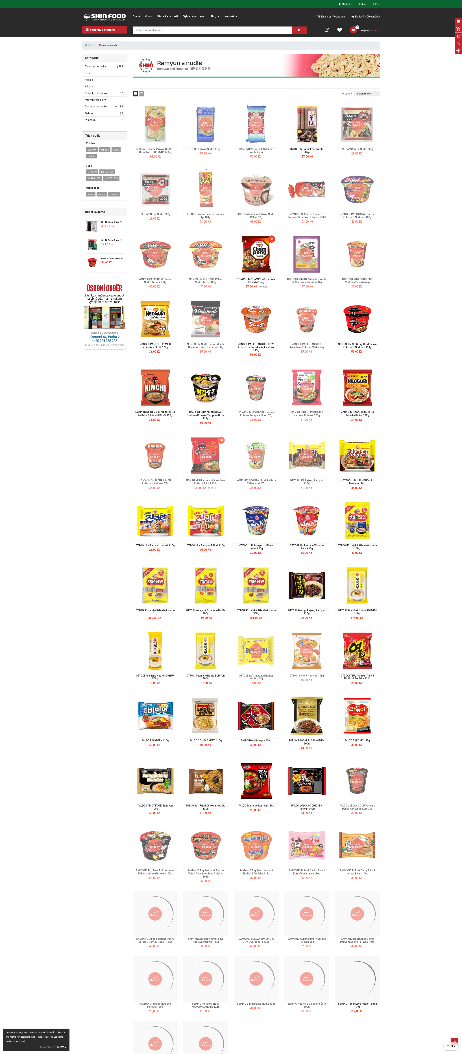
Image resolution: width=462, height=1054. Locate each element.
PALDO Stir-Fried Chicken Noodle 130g (205, 807)
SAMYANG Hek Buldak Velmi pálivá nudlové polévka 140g (357, 940)
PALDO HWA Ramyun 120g (256, 740)
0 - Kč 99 (92, 172)
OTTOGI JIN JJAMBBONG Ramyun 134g (357, 482)
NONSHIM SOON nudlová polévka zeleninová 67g (256, 482)
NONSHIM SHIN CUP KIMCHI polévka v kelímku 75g (155, 482)
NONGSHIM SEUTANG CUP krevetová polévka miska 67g (306, 346)
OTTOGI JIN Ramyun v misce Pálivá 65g (307, 547)
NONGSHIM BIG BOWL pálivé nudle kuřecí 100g (205, 281)
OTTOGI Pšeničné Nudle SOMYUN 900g (205, 677)
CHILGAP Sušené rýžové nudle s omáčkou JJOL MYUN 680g (155, 151)
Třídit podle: (346, 93)
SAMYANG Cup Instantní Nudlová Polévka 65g (307, 940)
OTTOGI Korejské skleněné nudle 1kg (155, 612)
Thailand (114, 194)
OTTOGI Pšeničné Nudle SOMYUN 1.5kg (357, 612)
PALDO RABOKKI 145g (357, 740)
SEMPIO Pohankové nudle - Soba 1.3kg (357, 1005)
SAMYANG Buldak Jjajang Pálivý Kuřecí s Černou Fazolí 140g (155, 940)
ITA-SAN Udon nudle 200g (155, 214)
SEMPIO (92, 149)
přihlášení (322, 16)
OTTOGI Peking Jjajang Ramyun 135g (306, 612)
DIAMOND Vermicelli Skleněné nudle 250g (256, 151)
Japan (101, 194)
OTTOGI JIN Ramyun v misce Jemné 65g (256, 547)
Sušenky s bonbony (96, 93)
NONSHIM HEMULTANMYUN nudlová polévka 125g (307, 414)
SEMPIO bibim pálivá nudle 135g (256, 1003)
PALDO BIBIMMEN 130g (155, 740)
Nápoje (89, 79)
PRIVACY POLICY (47, 1047)
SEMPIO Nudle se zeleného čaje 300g (307, 1005)
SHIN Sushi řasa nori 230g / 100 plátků (122, 222)
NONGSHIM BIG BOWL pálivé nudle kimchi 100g (155, 281)
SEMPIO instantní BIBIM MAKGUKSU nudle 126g (206, 1005)
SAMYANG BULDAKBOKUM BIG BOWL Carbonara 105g (256, 940)
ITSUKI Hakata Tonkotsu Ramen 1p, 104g (205, 216)
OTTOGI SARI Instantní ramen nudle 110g (256, 677)
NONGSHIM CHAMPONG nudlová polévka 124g (256, 281)
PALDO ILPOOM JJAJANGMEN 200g (306, 742)
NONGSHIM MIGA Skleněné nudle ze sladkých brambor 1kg (306, 281)
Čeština (362, 4)
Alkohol (89, 86)
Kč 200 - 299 (94, 178)
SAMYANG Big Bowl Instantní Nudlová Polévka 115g (256, 872)
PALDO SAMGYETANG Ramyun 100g (155, 807)
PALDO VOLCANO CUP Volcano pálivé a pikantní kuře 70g (357, 807)
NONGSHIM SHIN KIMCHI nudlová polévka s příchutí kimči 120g (155, 414)
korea (91, 194)
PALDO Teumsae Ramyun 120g (256, 805)
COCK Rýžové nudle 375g (206, 149)
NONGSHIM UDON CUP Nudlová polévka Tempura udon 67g (256, 414)
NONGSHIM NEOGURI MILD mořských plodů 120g (155, 346)
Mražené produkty (95, 99)
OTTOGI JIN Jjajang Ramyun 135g (306, 482)
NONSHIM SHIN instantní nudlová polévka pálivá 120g (205, 482)
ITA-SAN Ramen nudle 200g (357, 149)
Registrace (339, 16)
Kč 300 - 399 (111, 178)
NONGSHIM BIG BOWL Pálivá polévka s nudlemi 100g (357, 216)
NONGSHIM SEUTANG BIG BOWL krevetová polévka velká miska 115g (256, 347)
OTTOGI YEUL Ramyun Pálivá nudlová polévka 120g (357, 677)
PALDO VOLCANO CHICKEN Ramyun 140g (306, 807)
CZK (376, 3)
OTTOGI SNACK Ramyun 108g (306, 675)
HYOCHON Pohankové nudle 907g (306, 151)
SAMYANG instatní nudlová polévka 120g (155, 1005)
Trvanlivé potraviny (95, 66)
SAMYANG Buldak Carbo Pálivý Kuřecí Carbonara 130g (307, 872)
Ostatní (89, 113)
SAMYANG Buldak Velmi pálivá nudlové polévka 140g (206, 940)
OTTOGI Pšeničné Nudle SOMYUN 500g (155, 677)
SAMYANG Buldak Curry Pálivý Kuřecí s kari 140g (357, 872)
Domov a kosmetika (96, 106)
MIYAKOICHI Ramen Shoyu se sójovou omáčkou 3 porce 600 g (306, 216)
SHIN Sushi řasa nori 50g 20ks (118, 240)
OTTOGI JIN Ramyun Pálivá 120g (206, 545)
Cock (116, 149)
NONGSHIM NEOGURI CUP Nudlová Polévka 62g (357, 281)
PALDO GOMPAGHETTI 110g (205, 740)
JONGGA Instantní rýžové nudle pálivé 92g (256, 216)
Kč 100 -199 (107, 172)
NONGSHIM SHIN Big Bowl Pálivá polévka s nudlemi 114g (357, 346)
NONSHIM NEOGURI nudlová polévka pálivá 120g (357, 414)
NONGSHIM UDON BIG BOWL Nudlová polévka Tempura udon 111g (206, 415)
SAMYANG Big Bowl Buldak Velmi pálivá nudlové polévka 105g (155, 872)
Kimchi (89, 73)
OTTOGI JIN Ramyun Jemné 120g (155, 545)
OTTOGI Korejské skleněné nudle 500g (256, 612)
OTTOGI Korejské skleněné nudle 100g (357, 547)
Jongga (105, 149)
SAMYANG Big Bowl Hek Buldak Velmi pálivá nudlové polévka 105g (206, 873)
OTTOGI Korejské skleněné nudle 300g (205, 612)
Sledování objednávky (367, 16)
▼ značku (90, 119)
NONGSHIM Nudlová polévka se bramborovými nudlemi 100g (206, 346)
